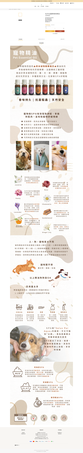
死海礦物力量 (23, 433)
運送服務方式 (60, 432)
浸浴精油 (19, 9)
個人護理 (42, 6)
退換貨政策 (59, 433)
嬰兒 (38, 6)
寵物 (35, 6)
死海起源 (23, 432)
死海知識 (46, 6)
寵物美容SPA (15, 9)
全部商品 (10, 9)
